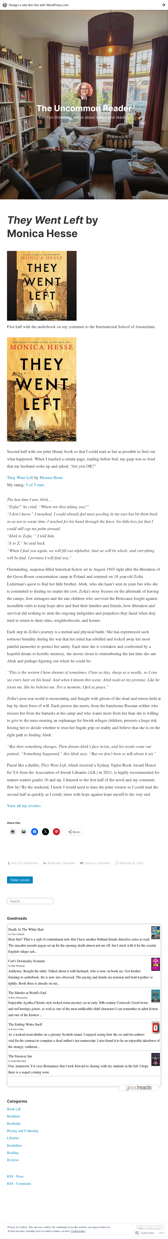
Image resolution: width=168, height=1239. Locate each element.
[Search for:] (30, 900)
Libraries (13, 1137)
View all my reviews (24, 805)
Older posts (20, 880)
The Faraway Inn (20, 1056)
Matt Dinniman (18, 965)
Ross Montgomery (19, 997)
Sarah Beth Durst (18, 1060)
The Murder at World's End (27, 992)
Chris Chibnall (17, 934)
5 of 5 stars (35, 484)
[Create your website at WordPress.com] (84, 5)
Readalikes (14, 1145)
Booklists (13, 1116)
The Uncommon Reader (84, 108)
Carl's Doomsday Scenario (26, 960)
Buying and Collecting (22, 1130)
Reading (13, 1152)
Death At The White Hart (26, 929)
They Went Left (20, 477)
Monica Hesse (51, 477)
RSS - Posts (15, 1176)
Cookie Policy (78, 1231)
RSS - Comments (19, 1183)
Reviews (69, 863)
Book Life (14, 1109)
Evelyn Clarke (17, 1029)
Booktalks (54, 863)
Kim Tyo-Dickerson (24, 863)
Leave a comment (97, 863)
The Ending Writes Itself (25, 1024)
